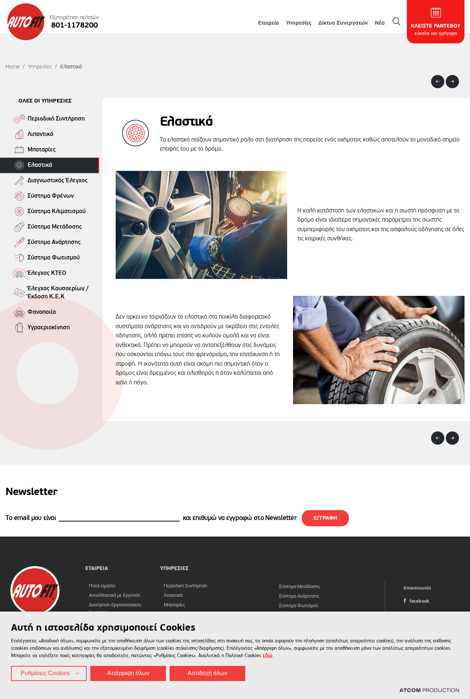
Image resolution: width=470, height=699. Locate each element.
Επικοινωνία (417, 588)
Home (13, 66)
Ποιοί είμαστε (102, 586)
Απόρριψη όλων (128, 673)
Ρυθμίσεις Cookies (45, 673)
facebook (418, 601)
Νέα (380, 23)
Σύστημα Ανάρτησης (299, 596)
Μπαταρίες (174, 605)
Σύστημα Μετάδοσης (299, 586)
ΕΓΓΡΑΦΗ (325, 518)
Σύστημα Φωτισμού (298, 605)
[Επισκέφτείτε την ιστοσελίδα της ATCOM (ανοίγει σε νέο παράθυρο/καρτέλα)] (429, 690)
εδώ (267, 655)
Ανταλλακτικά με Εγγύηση (114, 595)
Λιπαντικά (173, 595)
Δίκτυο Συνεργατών (343, 23)
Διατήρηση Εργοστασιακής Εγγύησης (115, 609)
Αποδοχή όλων (207, 673)
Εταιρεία (268, 23)
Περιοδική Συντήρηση (185, 586)
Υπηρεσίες (298, 23)
